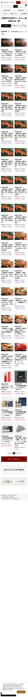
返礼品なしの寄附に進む (14, 459)
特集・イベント (14, 13)
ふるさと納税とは (23, 13)
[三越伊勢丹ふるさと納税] (8, 2)
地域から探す (21, 10)
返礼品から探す (7, 10)
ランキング (4, 13)
